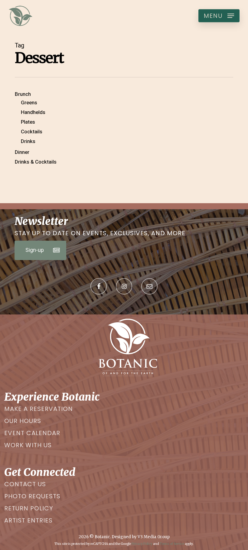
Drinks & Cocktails (36, 162)
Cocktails (31, 131)
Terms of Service (172, 544)
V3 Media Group (154, 536)
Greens (29, 102)
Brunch (23, 94)
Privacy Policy (142, 544)
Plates (28, 122)
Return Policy (28, 508)
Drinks (28, 141)
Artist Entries (28, 520)
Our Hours (22, 421)
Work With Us (28, 445)
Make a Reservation (38, 409)
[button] (219, 16)
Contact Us (25, 484)
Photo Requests (32, 496)
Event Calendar (32, 433)
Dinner (22, 152)
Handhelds (33, 112)
